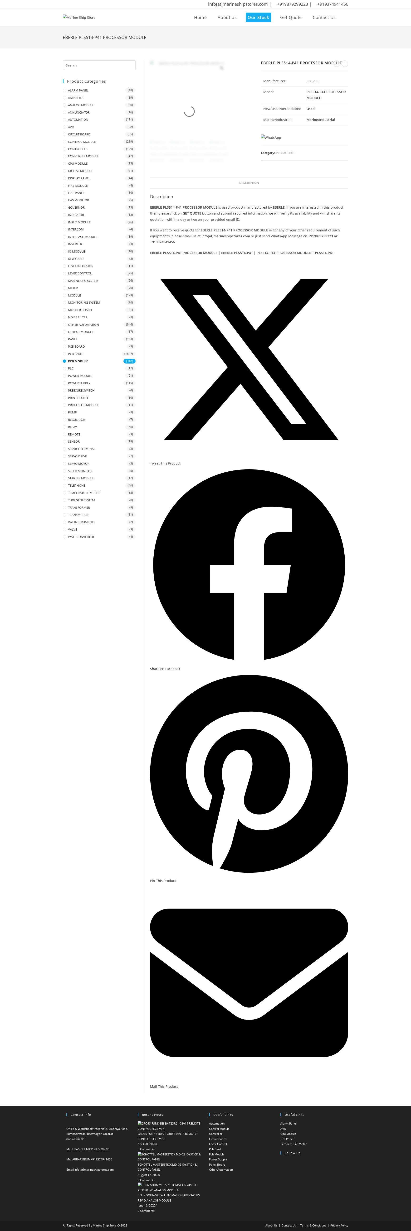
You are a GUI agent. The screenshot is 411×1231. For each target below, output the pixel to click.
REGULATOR (76, 419)
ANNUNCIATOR (79, 112)
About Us (271, 1225)
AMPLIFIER (75, 98)
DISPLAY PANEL (79, 178)
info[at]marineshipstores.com (94, 1170)
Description (249, 183)
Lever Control (218, 1144)
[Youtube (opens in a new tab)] (95, 4)
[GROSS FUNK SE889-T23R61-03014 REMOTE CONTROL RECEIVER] (170, 1126)
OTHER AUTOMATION (83, 324)
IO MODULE (76, 251)
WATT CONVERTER (81, 537)
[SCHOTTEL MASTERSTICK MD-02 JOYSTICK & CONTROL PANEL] (170, 1156)
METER (73, 288)
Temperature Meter (293, 1144)
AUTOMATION (78, 119)
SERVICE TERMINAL (81, 449)
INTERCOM (76, 229)
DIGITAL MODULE (80, 171)
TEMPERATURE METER (83, 493)
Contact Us (289, 1225)
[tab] (249, 183)
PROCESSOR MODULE (83, 405)
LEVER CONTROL (80, 273)
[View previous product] (336, 63)
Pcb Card (215, 1149)
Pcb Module (217, 1154)
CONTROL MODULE (82, 141)
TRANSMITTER (78, 515)
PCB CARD (75, 354)
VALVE (72, 529)
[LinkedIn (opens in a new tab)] (89, 4)
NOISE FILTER (77, 317)
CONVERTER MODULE (83, 156)
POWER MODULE (80, 376)
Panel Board (217, 1165)
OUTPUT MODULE (80, 332)
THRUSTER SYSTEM (81, 500)
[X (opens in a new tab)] (65, 4)
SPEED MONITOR (80, 471)
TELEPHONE (76, 485)
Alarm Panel (288, 1123)
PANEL (73, 339)
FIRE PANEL (76, 193)
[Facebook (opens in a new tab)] (71, 4)
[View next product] (345, 63)
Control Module (219, 1129)
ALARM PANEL (78, 90)
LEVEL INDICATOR (80, 266)
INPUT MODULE (79, 222)
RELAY (72, 427)
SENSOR (74, 441)
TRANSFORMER (79, 507)
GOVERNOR (76, 207)
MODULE (74, 295)
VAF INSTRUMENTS (81, 522)
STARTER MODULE (81, 478)
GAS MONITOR (78, 200)
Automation (217, 1123)
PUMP (72, 412)
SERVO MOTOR (78, 463)
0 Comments (146, 1149)
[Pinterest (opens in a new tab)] (77, 4)
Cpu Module (288, 1134)
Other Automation (221, 1170)
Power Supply (218, 1159)
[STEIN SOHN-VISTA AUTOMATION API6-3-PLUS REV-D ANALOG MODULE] (170, 1187)
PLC (70, 368)
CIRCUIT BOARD (79, 134)
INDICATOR (76, 215)
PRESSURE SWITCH (81, 390)
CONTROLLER (78, 149)
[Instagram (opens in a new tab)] (83, 4)
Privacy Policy (339, 1225)
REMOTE (74, 434)
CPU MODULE (78, 163)
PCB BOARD (76, 346)
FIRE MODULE (78, 185)
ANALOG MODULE (81, 105)
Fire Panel (287, 1139)
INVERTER (75, 244)
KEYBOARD (75, 259)
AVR (71, 127)
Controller (215, 1134)
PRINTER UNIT (78, 398)
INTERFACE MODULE (82, 237)
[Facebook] (281, 1170)
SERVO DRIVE (77, 456)
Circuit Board (217, 1139)
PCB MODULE (285, 153)
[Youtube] (281, 1198)
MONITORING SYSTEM (84, 302)
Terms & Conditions (313, 1225)
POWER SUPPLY (79, 383)
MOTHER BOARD (80, 310)
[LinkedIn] (281, 1184)
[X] (281, 1162)
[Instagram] (281, 1177)
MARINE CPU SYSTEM (83, 280)
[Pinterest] (281, 1191)
